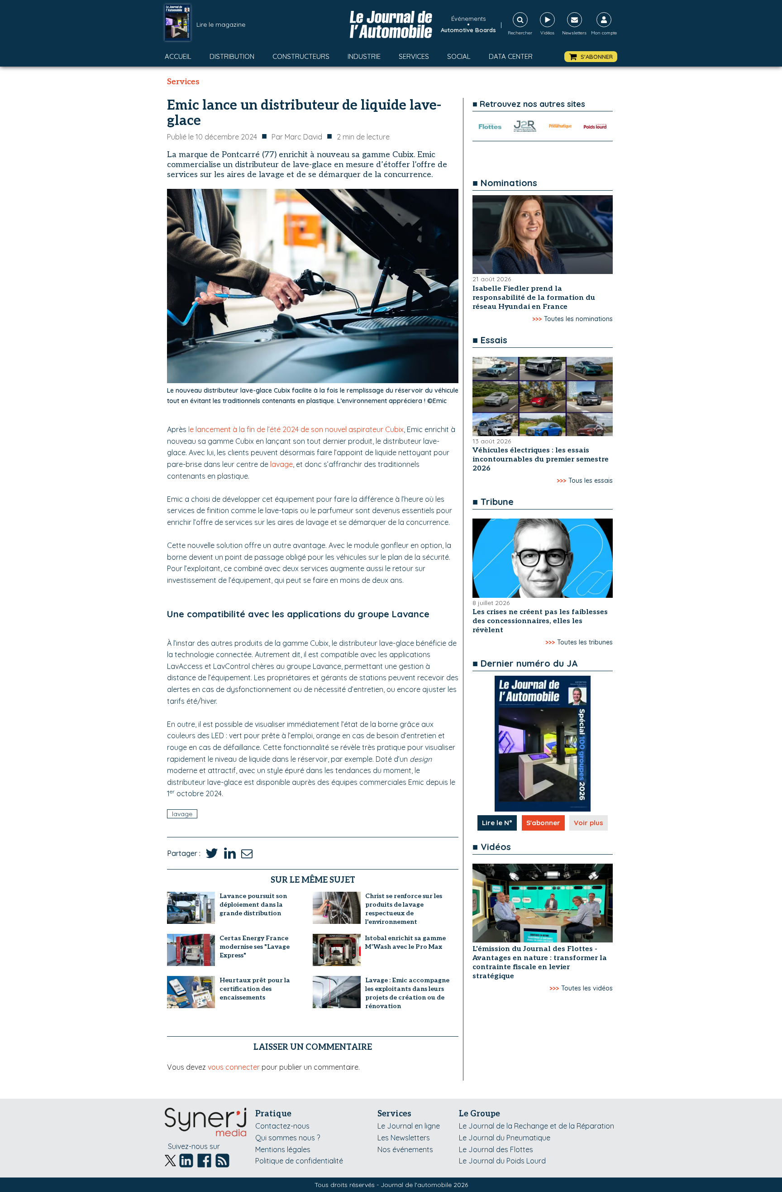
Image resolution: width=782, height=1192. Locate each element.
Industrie (364, 56)
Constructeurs (300, 56)
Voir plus (588, 822)
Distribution (232, 56)
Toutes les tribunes (585, 642)
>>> (537, 319)
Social (459, 56)
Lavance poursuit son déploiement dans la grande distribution (253, 904)
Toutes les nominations (578, 319)
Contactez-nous (282, 1125)
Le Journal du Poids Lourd (502, 1160)
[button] (590, 56)
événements (468, 18)
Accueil (178, 56)
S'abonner (543, 822)
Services (414, 56)
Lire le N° (497, 822)
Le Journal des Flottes (496, 1149)
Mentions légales (282, 1149)
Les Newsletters (403, 1137)
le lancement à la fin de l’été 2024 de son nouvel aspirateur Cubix (296, 429)
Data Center (511, 56)
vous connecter (234, 1067)
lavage (281, 464)
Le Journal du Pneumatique (504, 1137)
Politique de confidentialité (299, 1160)
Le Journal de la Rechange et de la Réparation (536, 1125)
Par (297, 136)
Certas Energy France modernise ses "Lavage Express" (254, 946)
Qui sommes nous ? (287, 1137)
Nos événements (405, 1149)
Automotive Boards (468, 30)
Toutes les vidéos (587, 988)
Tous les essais (590, 480)
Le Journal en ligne (408, 1125)
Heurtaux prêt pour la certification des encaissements (254, 988)
